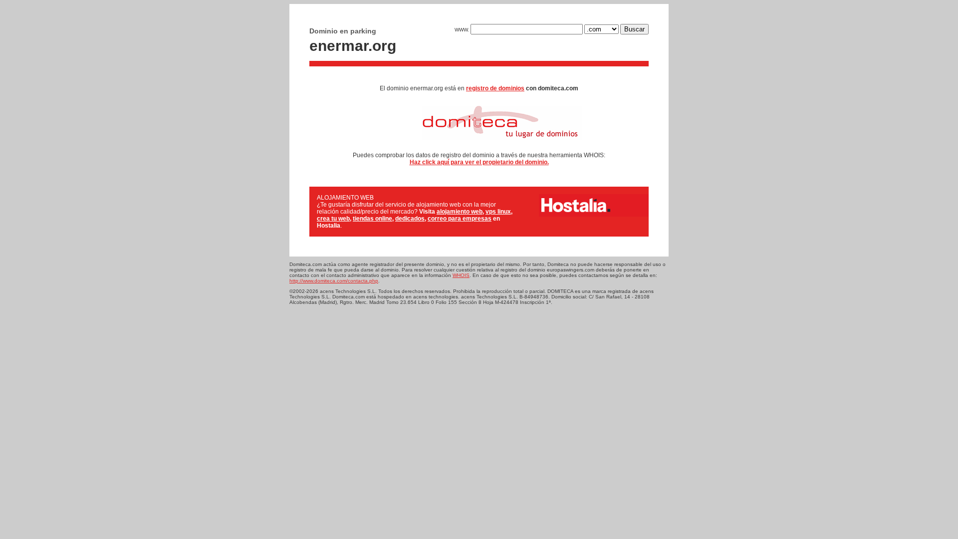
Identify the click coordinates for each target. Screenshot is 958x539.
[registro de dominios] (479, 143)
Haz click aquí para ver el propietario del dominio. (479, 162)
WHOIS (461, 275)
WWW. (463, 29)
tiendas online (372, 218)
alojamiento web (459, 211)
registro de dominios (495, 88)
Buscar (634, 29)
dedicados (410, 218)
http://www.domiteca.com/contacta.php (333, 280)
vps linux (498, 211)
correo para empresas (459, 218)
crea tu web (333, 218)
